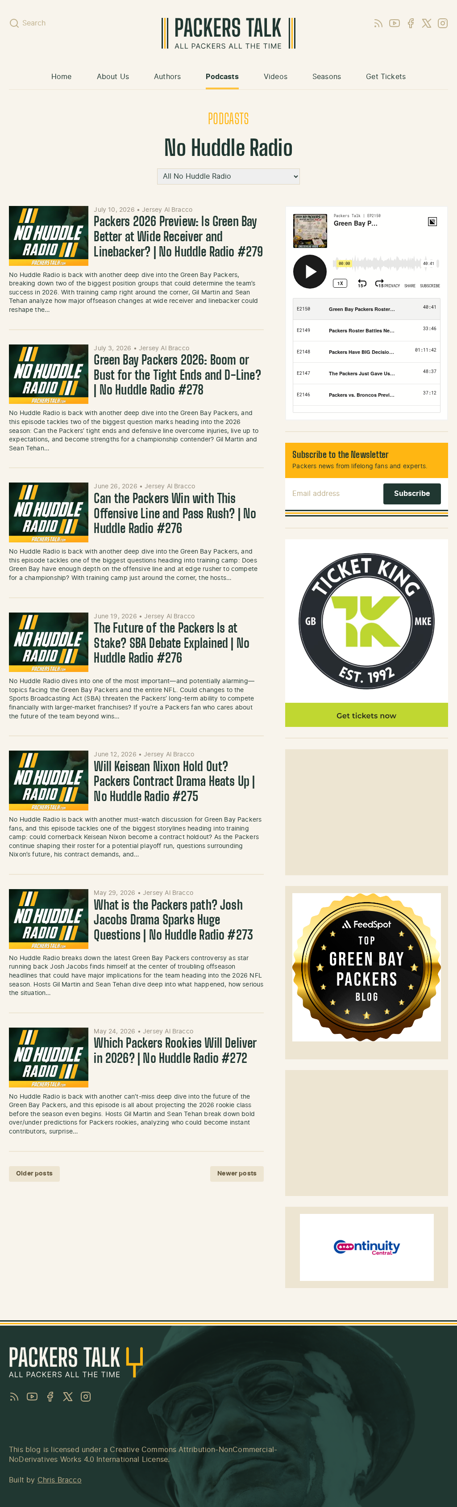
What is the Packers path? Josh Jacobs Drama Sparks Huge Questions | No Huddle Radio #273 (173, 921)
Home (61, 76)
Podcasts (222, 76)
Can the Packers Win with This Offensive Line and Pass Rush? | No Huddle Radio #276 (175, 514)
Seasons (326, 76)
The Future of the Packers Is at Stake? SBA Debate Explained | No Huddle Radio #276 (171, 644)
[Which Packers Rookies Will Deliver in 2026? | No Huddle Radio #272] (48, 1057)
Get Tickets (386, 76)
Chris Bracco (59, 1480)
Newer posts (237, 1174)
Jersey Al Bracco (167, 210)
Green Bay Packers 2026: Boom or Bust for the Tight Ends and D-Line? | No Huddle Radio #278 (177, 376)
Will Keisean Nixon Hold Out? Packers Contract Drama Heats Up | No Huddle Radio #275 (174, 782)
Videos (275, 76)
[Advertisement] (367, 812)
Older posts (34, 1174)
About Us (113, 76)
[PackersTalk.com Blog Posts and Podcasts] (228, 33)
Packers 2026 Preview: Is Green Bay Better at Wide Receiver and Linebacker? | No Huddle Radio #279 (178, 237)
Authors (167, 76)
